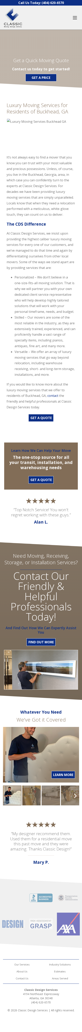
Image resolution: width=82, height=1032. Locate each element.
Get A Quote (41, 418)
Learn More (63, 775)
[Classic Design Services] (19, 18)
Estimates (60, 971)
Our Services (22, 964)
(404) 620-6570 (41, 1002)
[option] (12, 795)
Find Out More (41, 642)
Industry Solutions (60, 964)
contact (52, 395)
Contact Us (22, 978)
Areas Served (60, 978)
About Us (22, 971)
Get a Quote (41, 480)
